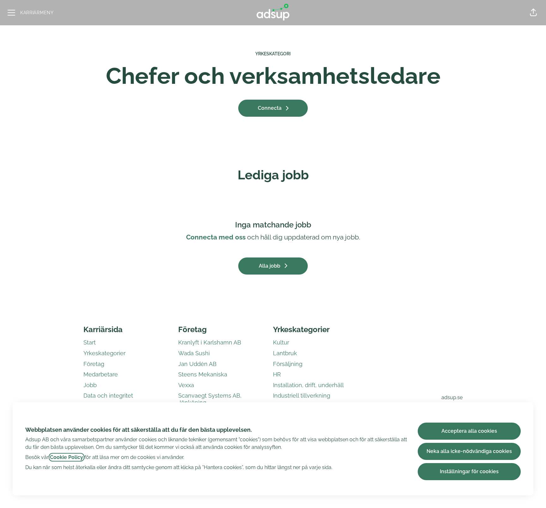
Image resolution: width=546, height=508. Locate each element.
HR (277, 374)
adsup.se (452, 397)
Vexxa (186, 385)
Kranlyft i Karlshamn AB (209, 342)
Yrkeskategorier (104, 353)
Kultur (281, 342)
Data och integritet (108, 395)
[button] (533, 13)
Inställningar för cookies (469, 471)
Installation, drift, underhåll (308, 385)
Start (89, 342)
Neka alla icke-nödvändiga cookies (469, 451)
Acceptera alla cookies (469, 431)
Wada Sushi (194, 353)
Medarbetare (100, 374)
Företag (93, 364)
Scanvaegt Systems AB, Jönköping (209, 399)
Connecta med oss (216, 237)
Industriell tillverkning (301, 395)
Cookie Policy (66, 457)
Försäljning (287, 364)
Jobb (90, 385)
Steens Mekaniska (202, 374)
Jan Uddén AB (197, 364)
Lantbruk (285, 353)
